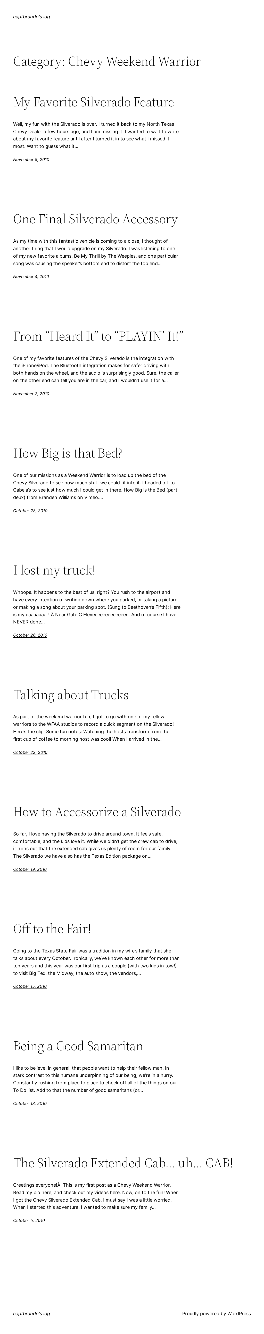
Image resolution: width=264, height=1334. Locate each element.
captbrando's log (31, 16)
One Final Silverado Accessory (95, 218)
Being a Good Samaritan (78, 1045)
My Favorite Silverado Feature (93, 101)
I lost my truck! (54, 570)
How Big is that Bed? (68, 453)
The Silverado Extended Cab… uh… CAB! (123, 1162)
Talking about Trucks (71, 694)
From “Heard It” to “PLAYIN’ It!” (98, 336)
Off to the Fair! (52, 928)
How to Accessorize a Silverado (97, 811)
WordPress (239, 1313)
